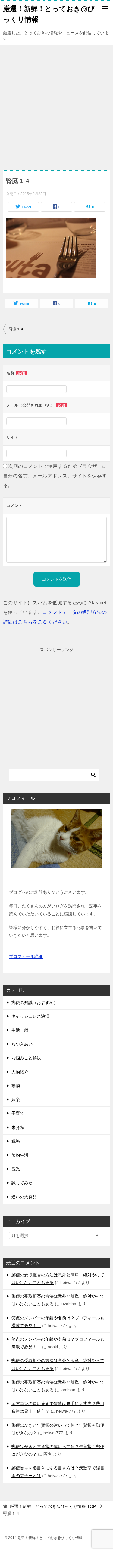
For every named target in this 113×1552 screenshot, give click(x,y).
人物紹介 (19, 1071)
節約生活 (19, 1155)
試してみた (22, 1182)
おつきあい (22, 1043)
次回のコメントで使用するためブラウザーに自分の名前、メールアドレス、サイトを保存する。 (55, 476)
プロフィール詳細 (26, 956)
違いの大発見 (24, 1196)
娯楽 (15, 1099)
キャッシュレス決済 (30, 1016)
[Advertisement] (56, 104)
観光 (15, 1168)
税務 (15, 1141)
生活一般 (19, 1030)
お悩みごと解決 (26, 1057)
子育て (17, 1113)
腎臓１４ (16, 329)
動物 (15, 1085)
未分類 (17, 1127)
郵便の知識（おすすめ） (34, 1002)
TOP (53, 1506)
